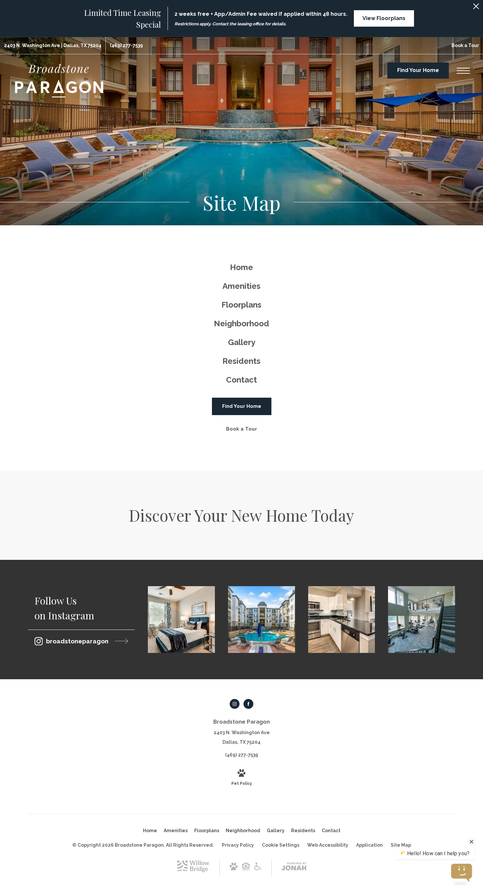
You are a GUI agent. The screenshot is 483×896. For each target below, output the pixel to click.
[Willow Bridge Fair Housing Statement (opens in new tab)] (246, 868)
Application (369, 845)
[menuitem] (241, 267)
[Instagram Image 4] (421, 619)
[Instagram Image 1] (181, 619)
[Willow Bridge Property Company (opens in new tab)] (193, 870)
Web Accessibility (327, 845)
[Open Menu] (463, 71)
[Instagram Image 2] (261, 619)
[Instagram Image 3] (341, 619)
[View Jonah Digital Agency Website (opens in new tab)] (294, 867)
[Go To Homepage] (59, 80)
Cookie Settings (280, 845)
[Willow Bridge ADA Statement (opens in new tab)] (258, 868)
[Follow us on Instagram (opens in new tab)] (235, 704)
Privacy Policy (238, 845)
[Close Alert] (476, 8)
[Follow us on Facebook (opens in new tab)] (248, 704)
